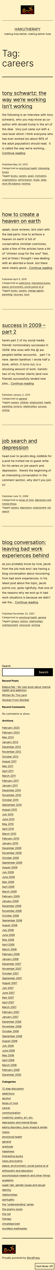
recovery (18, 294)
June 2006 (8, 1050)
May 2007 (8, 997)
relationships (30, 406)
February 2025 (11, 727)
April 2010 (8, 828)
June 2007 (8, 992)
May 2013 (8, 737)
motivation (40, 175)
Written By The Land (14, 695)
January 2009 (10, 901)
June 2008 (8, 934)
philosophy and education (17, 1170)
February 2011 (10, 780)
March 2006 (9, 1065)
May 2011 (7, 766)
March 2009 (9, 891)
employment (36, 402)
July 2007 (8, 987)
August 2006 (9, 1040)
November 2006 (12, 1026)
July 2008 (8, 930)
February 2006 (11, 1069)
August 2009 (9, 867)
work (26, 294)
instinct (24, 621)
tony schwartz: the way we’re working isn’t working (24, 99)
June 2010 (8, 819)
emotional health (28, 168)
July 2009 (8, 872)
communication (11, 1112)
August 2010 (9, 809)
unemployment (10, 625)
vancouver (24, 625)
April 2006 (8, 1060)
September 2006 (12, 1036)
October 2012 (10, 756)
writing (5, 410)
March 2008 (9, 949)
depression (26, 507)
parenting (7, 294)
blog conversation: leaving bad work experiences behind (25, 549)
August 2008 (9, 925)
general (23, 398)
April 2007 (8, 1002)
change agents (36, 290)
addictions (24, 283)
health (47, 402)
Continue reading (13, 153)
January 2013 (10, 742)
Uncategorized (11, 1223)
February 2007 (10, 1012)
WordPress (33, 1257)
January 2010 (10, 843)
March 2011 (9, 775)
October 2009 (10, 857)
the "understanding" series (18, 1204)
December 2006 (11, 1021)
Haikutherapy (27, 29)
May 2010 (8, 824)
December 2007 (11, 963)
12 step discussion (13, 1088)
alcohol (6, 1098)
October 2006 (10, 1031)
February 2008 (11, 954)
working (26, 183)
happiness (8, 1151)
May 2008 (8, 939)
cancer (6, 1107)
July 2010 (7, 814)
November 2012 (11, 751)
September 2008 (12, 920)
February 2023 (11, 732)
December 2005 (11, 1074)
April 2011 (8, 771)
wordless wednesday (14, 1228)
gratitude (7, 1146)
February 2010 (10, 838)
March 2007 (9, 1007)
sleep (43, 179)
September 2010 (12, 804)
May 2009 (8, 881)
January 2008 (10, 959)
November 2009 (12, 852)
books (14, 175)
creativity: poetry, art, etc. (17, 1117)
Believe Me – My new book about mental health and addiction (26, 688)
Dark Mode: (42, 1266)
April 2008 (8, 944)
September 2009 (12, 862)
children (24, 402)
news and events (12, 1160)
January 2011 (10, 785)
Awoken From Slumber (15, 699)
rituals (36, 179)
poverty (18, 406)
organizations (9, 179)
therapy (6, 1218)
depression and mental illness (19, 1122)
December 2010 (11, 790)
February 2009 (11, 896)
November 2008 (12, 910)
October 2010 (10, 799)
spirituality (8, 1199)
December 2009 (11, 848)
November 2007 (11, 968)
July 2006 (8, 1045)
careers (23, 175)
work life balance (11, 183)
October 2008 (10, 915)
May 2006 (8, 1055)
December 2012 (11, 746)
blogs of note (26, 500)
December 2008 (11, 905)
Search (6, 665)
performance (25, 179)
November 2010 (11, 795)
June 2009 (8, 877)
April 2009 (8, 886)
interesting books (41, 283)
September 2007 (12, 978)
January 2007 (10, 1016)
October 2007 (10, 973)
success (42, 406)
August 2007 (9, 983)
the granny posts (12, 1209)
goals (31, 175)
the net (6, 1213)
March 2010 (9, 833)
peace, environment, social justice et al (23, 286)
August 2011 (9, 761)
